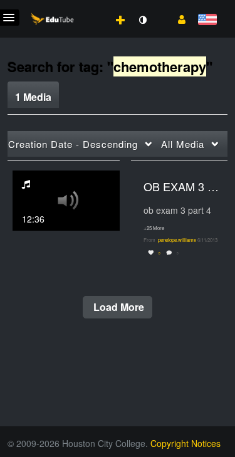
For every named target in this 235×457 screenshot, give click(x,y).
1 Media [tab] (33, 97)
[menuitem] (93, 7)
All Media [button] (182, 143)
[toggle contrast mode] (142, 20)
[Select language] (207, 20)
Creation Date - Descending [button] (73, 143)
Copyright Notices (185, 443)
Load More (117, 307)
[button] (177, 18)
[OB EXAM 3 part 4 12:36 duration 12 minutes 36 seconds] (66, 198)
